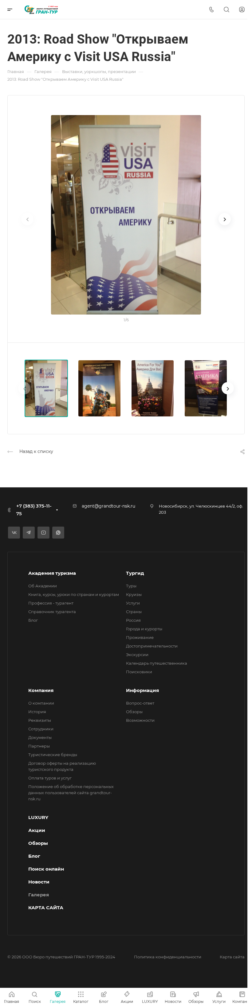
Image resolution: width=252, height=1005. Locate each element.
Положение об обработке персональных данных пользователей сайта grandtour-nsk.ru (71, 792)
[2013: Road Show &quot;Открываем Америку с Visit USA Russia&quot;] (126, 215)
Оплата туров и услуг (50, 777)
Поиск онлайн (46, 869)
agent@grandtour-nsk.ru (108, 506)
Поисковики (139, 671)
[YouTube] (43, 533)
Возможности (140, 720)
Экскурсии (137, 654)
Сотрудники (40, 728)
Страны (134, 611)
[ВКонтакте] (14, 533)
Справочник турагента (52, 611)
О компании (41, 703)
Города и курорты (144, 628)
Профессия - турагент (50, 603)
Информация (142, 690)
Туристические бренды (52, 754)
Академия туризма (52, 573)
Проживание (140, 637)
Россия (133, 620)
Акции (36, 830)
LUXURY (38, 817)
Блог (33, 620)
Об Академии (42, 585)
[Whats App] (58, 533)
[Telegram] (29, 533)
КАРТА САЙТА (45, 907)
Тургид (135, 573)
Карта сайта (232, 956)
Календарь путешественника (156, 663)
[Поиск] (226, 10)
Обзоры (134, 711)
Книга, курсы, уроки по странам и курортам (73, 594)
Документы (40, 737)
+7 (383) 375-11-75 (34, 509)
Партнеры (39, 746)
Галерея (38, 895)
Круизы (134, 594)
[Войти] (242, 10)
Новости (38, 882)
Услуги (133, 603)
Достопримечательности (152, 646)
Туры (131, 585)
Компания (40, 690)
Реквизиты (39, 720)
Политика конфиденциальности (167, 956)
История (37, 711)
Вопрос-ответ (140, 703)
